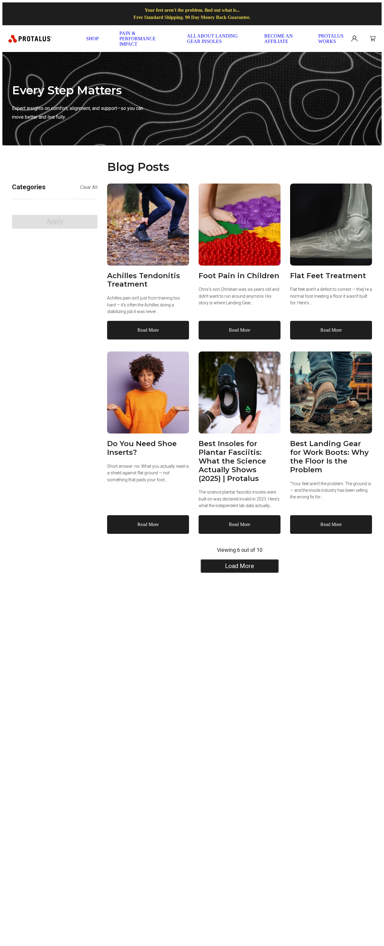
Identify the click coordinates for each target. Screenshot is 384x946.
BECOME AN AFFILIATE (278, 38)
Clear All (89, 187)
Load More (239, 566)
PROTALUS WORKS (331, 38)
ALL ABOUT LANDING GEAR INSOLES (212, 38)
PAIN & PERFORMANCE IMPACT (137, 39)
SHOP (92, 38)
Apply (54, 221)
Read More (148, 330)
